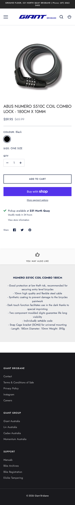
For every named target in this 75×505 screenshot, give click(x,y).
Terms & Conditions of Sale (18, 382)
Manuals (7, 460)
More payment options (37, 200)
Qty (6, 156)
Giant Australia (11, 421)
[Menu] (6, 17)
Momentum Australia (14, 439)
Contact (7, 376)
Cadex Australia (12, 433)
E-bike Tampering (13, 478)
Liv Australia (10, 427)
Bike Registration (12, 472)
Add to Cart (37, 179)
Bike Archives (11, 466)
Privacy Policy (11, 388)
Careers (7, 400)
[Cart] (69, 17)
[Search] (61, 17)
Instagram (8, 394)
